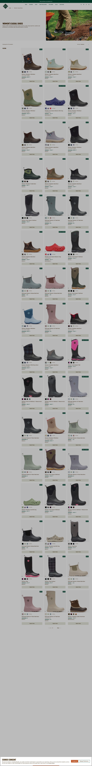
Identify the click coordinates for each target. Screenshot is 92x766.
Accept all (74, 761)
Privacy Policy (51, 763)
